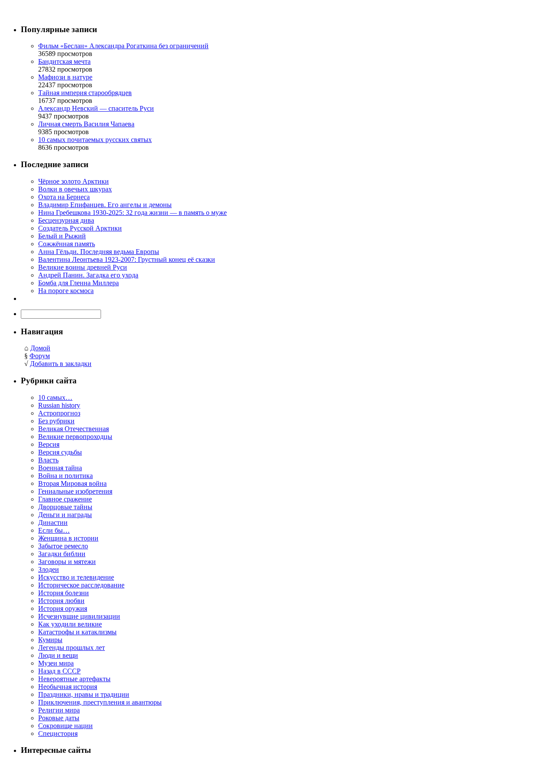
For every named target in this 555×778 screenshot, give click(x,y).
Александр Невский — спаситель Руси (96, 108)
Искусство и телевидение (76, 577)
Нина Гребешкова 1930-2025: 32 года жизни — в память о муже (132, 212)
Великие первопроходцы (75, 436)
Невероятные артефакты (74, 678)
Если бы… (54, 530)
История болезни (63, 593)
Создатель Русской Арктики (80, 228)
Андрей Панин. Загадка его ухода (88, 275)
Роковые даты (58, 718)
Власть (48, 460)
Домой (40, 348)
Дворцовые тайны (65, 507)
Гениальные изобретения (75, 491)
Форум (39, 355)
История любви (61, 600)
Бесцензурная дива (66, 220)
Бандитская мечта (64, 61)
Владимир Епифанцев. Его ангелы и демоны (105, 204)
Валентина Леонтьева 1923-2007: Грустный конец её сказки (126, 259)
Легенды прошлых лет (71, 647)
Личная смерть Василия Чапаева (86, 124)
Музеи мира (56, 663)
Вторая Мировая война (72, 483)
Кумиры (50, 639)
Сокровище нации (65, 725)
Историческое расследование (81, 585)
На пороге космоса (66, 290)
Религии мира (59, 710)
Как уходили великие (70, 624)
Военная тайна (60, 467)
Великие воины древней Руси (82, 267)
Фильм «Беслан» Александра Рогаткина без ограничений (123, 45)
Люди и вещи (58, 655)
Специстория (58, 733)
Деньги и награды (65, 514)
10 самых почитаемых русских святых (95, 139)
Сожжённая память (66, 243)
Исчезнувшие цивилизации (79, 616)
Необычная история (67, 686)
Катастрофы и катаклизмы (77, 632)
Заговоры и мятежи (67, 561)
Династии (53, 522)
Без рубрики (56, 421)
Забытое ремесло (63, 546)
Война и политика (65, 475)
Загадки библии (61, 553)
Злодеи (48, 569)
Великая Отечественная (73, 428)
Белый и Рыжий (62, 236)
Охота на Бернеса (64, 197)
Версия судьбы (60, 452)
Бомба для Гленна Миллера (78, 283)
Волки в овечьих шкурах (75, 189)
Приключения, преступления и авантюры (100, 702)
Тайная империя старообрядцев (85, 92)
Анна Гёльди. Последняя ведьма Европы (98, 251)
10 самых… (55, 397)
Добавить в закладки (60, 363)
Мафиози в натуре (65, 77)
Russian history (59, 405)
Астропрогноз (59, 413)
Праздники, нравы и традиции (83, 694)
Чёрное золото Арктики (73, 181)
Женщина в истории (68, 538)
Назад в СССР (59, 671)
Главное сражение (65, 499)
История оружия (62, 608)
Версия (48, 444)
